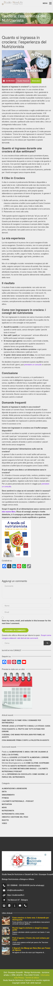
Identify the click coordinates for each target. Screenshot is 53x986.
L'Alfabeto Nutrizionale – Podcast (18, 801)
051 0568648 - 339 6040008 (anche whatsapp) (25, 885)
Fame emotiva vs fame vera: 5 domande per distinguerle (21, 721)
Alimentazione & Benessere (14, 788)
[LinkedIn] (14, 905)
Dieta (4, 791)
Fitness (5, 798)
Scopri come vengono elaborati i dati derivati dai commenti (26, 636)
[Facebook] (9, 905)
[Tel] (25, 905)
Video (4, 823)
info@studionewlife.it (15, 890)
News (4, 807)
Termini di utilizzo (32, 977)
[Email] (20, 905)
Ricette (5, 820)
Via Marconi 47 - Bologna (18, 899)
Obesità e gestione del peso (15, 817)
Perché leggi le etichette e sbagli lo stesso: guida (26, 726)
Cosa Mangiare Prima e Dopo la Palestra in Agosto (25, 740)
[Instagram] (4, 905)
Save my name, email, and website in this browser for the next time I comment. (26, 622)
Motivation (7, 804)
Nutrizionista (8, 810)
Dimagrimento (8, 795)
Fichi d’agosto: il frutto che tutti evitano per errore (23, 730)
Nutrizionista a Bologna (13, 814)
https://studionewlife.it (15, 895)
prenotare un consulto (33, 364)
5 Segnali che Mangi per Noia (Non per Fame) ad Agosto (23, 735)
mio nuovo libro (8, 511)
